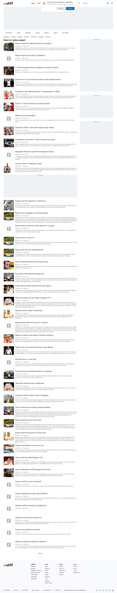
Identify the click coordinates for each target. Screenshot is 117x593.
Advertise (15, 590)
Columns (26, 37)
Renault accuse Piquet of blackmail (28, 311)
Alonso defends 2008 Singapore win (29, 457)
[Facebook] (103, 590)
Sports (55, 33)
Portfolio (61, 574)
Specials (41, 37)
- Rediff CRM (33, 576)
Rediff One (33, 568)
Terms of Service (35, 590)
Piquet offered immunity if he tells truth (30, 433)
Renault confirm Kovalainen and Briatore (30, 506)
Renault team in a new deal (25, 359)
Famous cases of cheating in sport (28, 164)
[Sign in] (112, 3)
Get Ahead (47, 576)
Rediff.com (70, 590)
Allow (70, 8)
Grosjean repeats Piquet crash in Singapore (32, 395)
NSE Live (61, 568)
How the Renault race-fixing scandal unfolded (32, 407)
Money (75, 568)
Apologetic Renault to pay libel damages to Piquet (34, 152)
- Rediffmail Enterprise (36, 570)
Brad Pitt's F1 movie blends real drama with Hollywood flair (38, 80)
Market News (62, 570)
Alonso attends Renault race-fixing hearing (31, 262)
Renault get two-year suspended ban (29, 250)
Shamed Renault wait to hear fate (28, 420)
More (84, 3)
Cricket (37, 33)
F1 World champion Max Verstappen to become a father (36, 68)
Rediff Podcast (48, 583)
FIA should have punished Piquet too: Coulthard (33, 371)
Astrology (47, 580)
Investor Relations (47, 590)
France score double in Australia (27, 530)
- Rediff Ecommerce (35, 572)
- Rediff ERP (33, 578)
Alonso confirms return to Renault (28, 482)
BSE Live (61, 566)
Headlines (7, 37)
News (18, 33)
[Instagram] (106, 590)
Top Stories (8, 33)
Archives (47, 37)
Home (33, 3)
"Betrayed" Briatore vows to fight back (29, 383)
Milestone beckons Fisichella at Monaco (30, 542)
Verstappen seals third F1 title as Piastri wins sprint (35, 140)
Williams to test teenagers (25, 116)
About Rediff (7, 590)
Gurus (46, 578)
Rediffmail (33, 566)
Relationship (76, 572)
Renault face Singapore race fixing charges (31, 213)
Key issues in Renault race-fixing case (29, 274)
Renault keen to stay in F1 (25, 238)
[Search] (107, 3)
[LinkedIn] (112, 590)
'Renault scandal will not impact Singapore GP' (33, 298)
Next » (40, 553)
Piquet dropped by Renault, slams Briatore (31, 494)
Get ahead (65, 33)
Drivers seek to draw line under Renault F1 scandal (34, 226)
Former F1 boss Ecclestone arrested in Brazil (32, 104)
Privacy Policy (24, 590)
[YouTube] (109, 590)
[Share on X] (100, 590)
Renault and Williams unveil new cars (29, 445)
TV (79, 3)
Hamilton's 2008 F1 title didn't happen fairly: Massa (34, 128)
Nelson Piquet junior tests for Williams (30, 55)
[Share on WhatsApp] (97, 590)
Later (60, 8)
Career (75, 570)
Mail (39, 3)
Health (75, 566)
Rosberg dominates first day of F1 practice (31, 323)
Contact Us (57, 590)
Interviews (34, 37)
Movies (46, 33)
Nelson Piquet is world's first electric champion (33, 43)
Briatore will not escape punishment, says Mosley (34, 347)
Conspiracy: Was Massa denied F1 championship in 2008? (37, 92)
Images (20, 37)
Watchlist (61, 572)
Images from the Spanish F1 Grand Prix (30, 201)
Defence (13, 37)
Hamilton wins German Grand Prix (28, 518)
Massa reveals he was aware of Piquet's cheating (34, 335)
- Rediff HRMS (34, 574)
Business (28, 33)
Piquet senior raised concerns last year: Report (33, 286)
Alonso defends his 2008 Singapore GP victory (33, 470)
